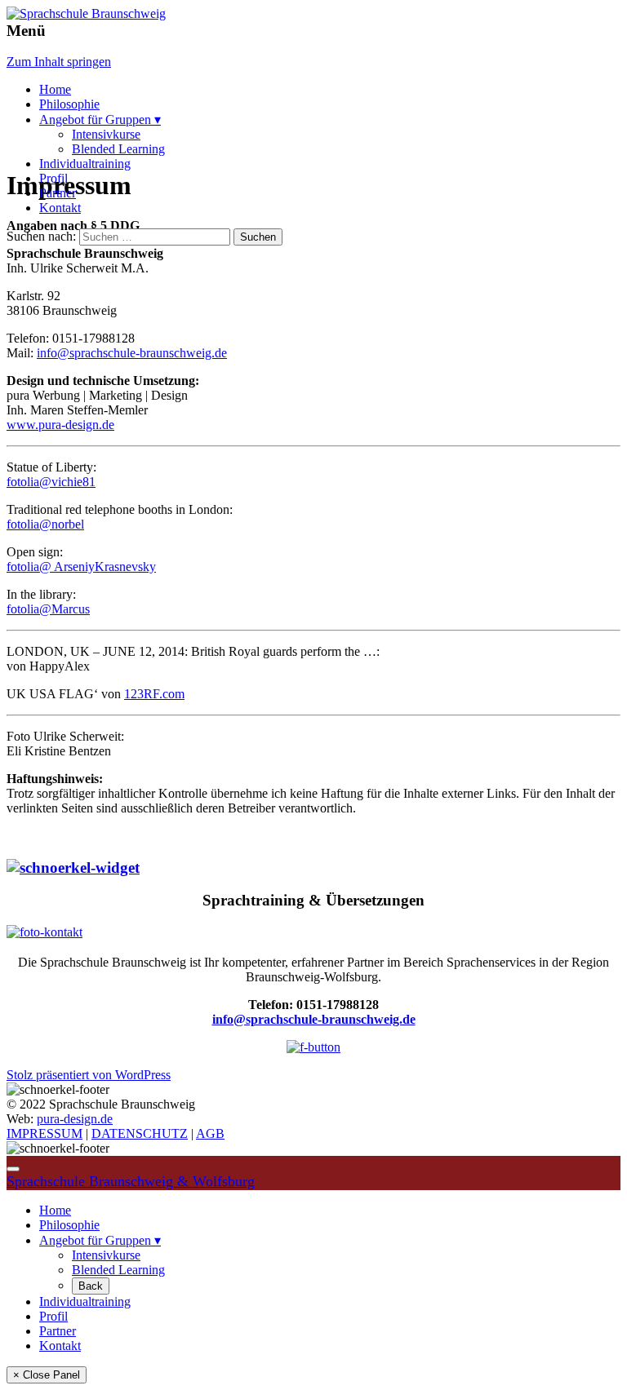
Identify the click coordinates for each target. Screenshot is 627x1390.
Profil (53, 178)
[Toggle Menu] (13, 1168)
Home (55, 89)
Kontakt (60, 208)
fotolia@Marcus (48, 609)
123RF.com (154, 694)
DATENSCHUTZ (139, 1133)
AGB (210, 1133)
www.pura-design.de (60, 425)
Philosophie (69, 104)
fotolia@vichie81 (51, 482)
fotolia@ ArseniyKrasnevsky (81, 566)
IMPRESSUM (44, 1133)
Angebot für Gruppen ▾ (100, 119)
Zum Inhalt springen (59, 62)
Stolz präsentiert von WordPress (89, 1075)
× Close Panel (46, 1375)
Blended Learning (118, 149)
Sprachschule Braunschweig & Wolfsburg (131, 1181)
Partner (57, 193)
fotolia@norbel (45, 524)
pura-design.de (75, 1119)
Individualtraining (85, 163)
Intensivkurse (106, 134)
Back (90, 1286)
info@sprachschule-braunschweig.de (132, 353)
